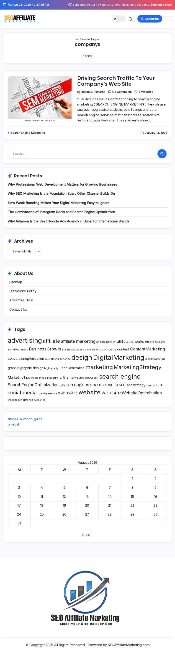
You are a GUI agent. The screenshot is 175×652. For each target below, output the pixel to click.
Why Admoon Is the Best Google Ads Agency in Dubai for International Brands (68, 221)
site (159, 384)
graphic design (31, 368)
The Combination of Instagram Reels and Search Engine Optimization (61, 212)
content (123, 349)
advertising (25, 340)
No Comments (122, 91)
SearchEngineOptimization (33, 384)
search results (104, 384)
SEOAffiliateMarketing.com (129, 645)
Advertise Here (21, 300)
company (109, 349)
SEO (122, 385)
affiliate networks (130, 341)
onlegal (13, 424)
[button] (119, 19)
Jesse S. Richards (93, 91)
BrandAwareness (18, 349)
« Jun (86, 535)
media (34, 377)
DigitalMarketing (118, 357)
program (91, 377)
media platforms (49, 377)
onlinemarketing (71, 377)
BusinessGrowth (45, 348)
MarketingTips (19, 377)
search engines (74, 384)
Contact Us (18, 309)
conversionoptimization (26, 358)
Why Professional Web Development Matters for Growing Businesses (62, 184)
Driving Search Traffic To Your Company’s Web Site (116, 81)
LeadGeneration (72, 368)
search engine (120, 376)
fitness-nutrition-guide (25, 419)
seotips (150, 385)
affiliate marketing (78, 341)
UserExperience (47, 393)
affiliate (51, 341)
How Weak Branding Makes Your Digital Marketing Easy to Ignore (59, 203)
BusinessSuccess (73, 349)
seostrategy (135, 385)
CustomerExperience (58, 358)
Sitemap (15, 282)
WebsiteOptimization (142, 392)
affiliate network (106, 341)
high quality (51, 368)
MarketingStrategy (137, 367)
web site (111, 392)
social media (22, 392)
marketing (99, 366)
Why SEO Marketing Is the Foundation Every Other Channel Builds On (61, 193)
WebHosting (67, 393)
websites (39, 399)
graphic (13, 368)
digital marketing (155, 358)
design (82, 357)
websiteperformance (20, 399)
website (89, 392)
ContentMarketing (147, 348)
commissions (93, 349)
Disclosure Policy (22, 291)
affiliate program (155, 341)
